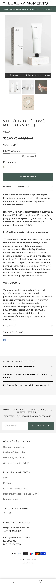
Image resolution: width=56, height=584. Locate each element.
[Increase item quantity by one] (12, 167)
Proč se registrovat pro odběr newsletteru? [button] (26, 385)
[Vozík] (50, 3)
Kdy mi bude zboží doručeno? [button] (19, 367)
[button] (9, 44)
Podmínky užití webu (14, 457)
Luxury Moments (30, 560)
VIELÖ (6, 132)
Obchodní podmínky (14, 447)
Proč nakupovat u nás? (15, 488)
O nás (6, 477)
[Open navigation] (6, 3)
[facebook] (4, 513)
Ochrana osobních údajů (16, 463)
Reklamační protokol (14, 452)
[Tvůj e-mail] (15, 426)
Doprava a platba (12, 499)
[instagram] (10, 513)
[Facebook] (4, 340)
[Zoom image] (28, 44)
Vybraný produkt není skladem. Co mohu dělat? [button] (25, 376)
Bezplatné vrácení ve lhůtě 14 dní (20, 494)
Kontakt (7, 483)
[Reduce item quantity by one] (4, 167)
